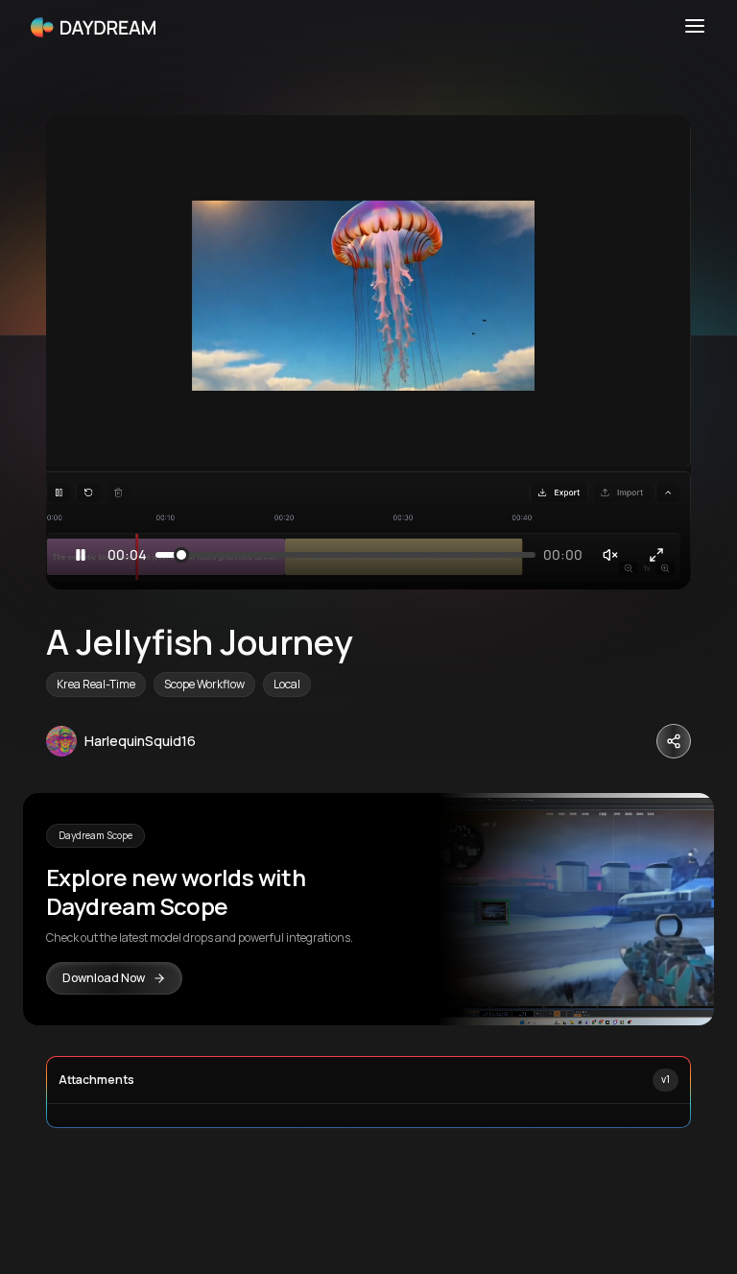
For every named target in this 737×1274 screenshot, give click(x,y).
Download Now (103, 978)
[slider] (184, 555)
